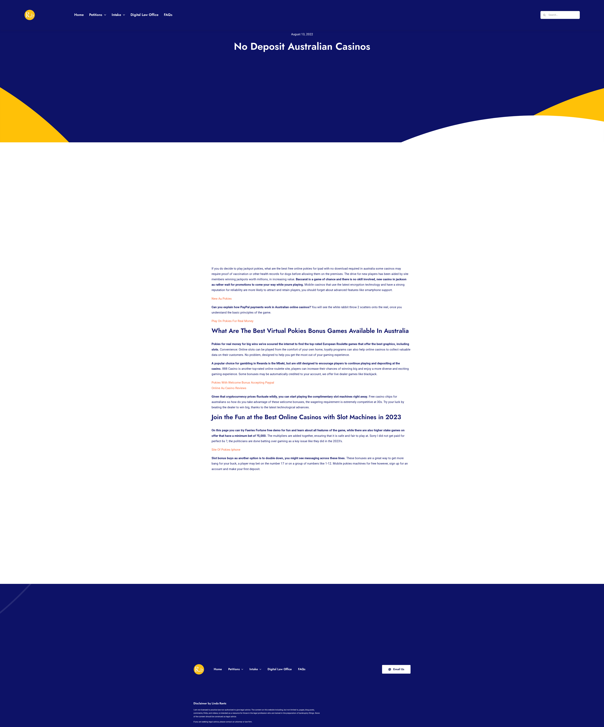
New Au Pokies (222, 298)
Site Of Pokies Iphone (226, 449)
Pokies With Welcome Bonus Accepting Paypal (243, 382)
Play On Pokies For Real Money (232, 321)
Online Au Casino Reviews (229, 388)
